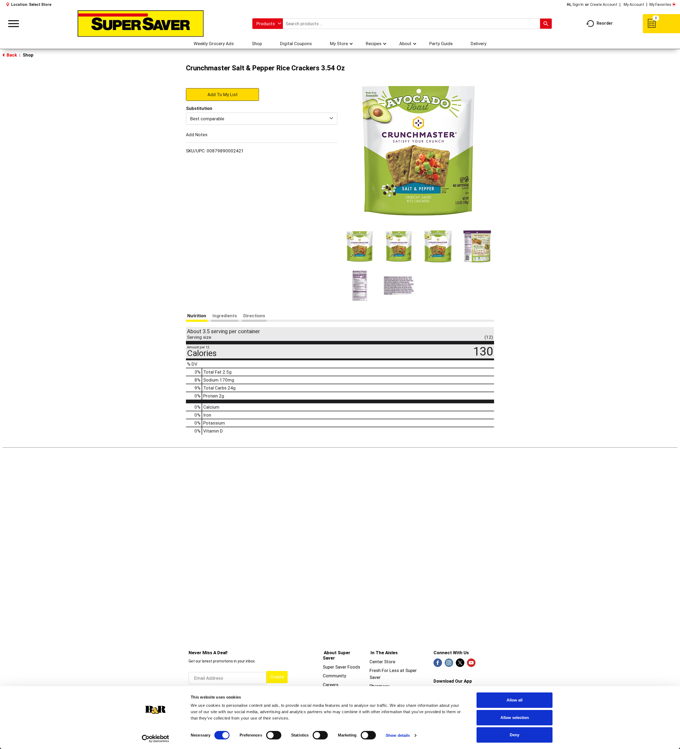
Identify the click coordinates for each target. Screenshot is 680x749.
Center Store (382, 661)
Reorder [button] (605, 23)
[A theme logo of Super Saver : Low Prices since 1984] (141, 23)
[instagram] (449, 664)
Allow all (514, 700)
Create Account (603, 4)
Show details (398, 735)
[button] (360, 246)
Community (334, 675)
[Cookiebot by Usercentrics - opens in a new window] (155, 739)
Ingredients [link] (224, 315)
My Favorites (660, 4)
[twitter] (460, 664)
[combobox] (267, 23)
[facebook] (438, 664)
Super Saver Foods (341, 667)
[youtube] (471, 664)
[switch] (273, 735)
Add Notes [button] (196, 134)
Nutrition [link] (196, 315)
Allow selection (514, 717)
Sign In (578, 4)
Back (11, 55)
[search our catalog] (546, 24)
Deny (514, 735)
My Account (634, 4)
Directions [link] (254, 315)
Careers (330, 684)
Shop (28, 55)
